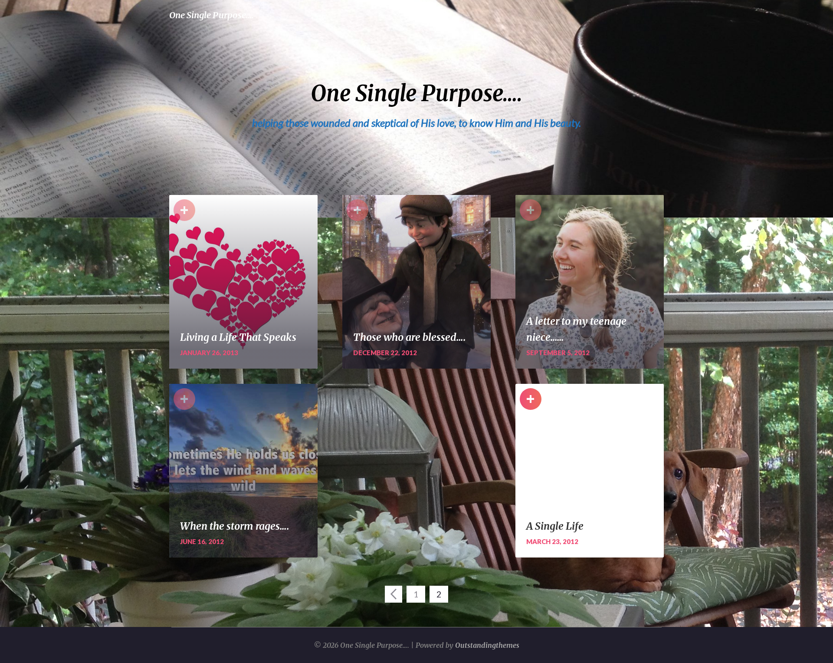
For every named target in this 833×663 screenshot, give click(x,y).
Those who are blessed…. (409, 337)
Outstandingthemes (487, 645)
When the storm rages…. (234, 526)
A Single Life (555, 526)
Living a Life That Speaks (238, 337)
